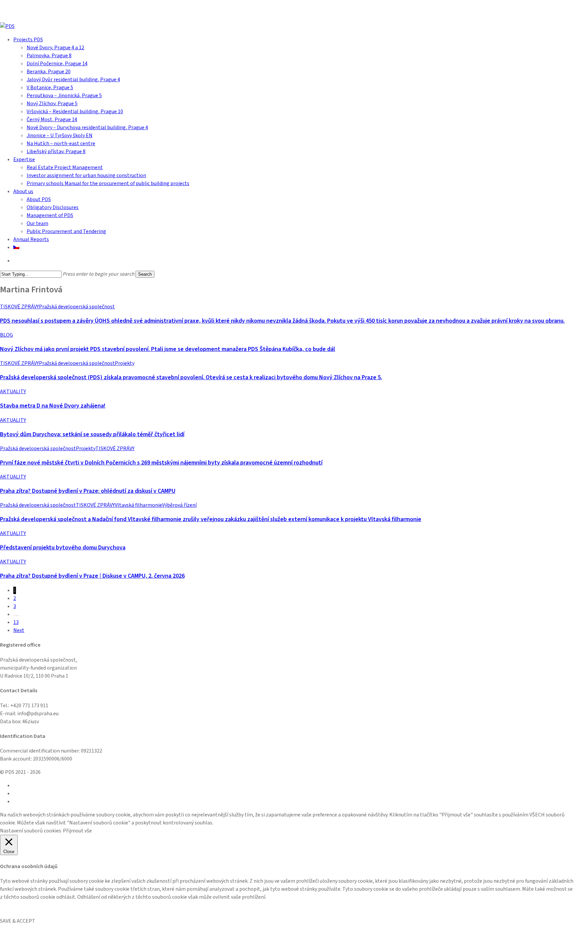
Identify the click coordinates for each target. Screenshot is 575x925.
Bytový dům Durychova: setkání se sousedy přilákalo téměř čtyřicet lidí (92, 434)
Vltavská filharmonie (138, 505)
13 (16, 622)
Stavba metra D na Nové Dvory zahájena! (52, 406)
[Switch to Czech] (16, 247)
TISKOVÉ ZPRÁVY (19, 306)
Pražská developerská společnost (77, 306)
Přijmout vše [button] (77, 830)
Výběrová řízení (179, 505)
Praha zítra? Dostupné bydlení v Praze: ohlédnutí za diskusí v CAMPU (87, 491)
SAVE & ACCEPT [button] (17, 921)
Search (145, 274)
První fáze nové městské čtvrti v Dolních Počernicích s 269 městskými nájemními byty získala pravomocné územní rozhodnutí (161, 463)
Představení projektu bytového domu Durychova (62, 547)
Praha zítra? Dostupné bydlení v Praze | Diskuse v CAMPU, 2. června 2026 (92, 576)
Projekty (124, 363)
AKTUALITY (13, 391)
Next (18, 630)
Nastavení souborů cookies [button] (30, 830)
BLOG (6, 335)
